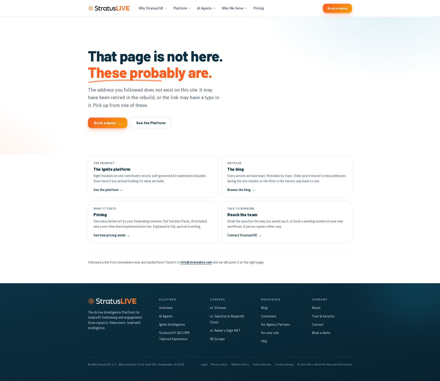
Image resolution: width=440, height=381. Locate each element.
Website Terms (240, 364)
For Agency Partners (275, 324)
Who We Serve (232, 8)
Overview (165, 308)
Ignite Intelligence (172, 324)
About (316, 308)
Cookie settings (284, 364)
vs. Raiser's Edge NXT (225, 330)
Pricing (258, 8)
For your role (270, 333)
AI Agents (204, 8)
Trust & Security (323, 316)
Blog (264, 308)
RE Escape (217, 339)
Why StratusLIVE (151, 8)
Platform (180, 8)
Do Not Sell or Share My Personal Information (324, 364)
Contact (318, 324)
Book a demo (321, 333)
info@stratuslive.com (196, 262)
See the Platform (150, 122)
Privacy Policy (219, 364)
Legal (204, 364)
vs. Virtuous (218, 308)
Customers (268, 316)
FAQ (264, 341)
